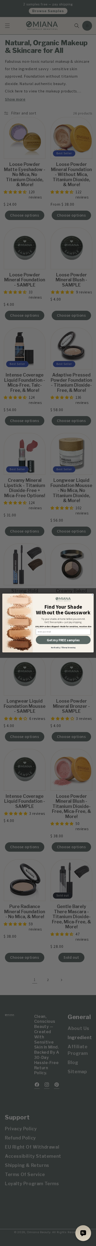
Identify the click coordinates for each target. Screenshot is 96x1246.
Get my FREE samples (63, 640)
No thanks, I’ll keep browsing (63, 647)
